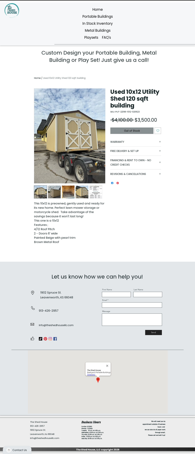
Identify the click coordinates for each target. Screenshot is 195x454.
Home (37, 78)
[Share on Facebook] (112, 183)
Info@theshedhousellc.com (44, 438)
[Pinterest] (45, 338)
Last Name (138, 290)
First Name (107, 290)
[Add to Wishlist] (158, 130)
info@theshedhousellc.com (56, 325)
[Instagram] (50, 338)
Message (106, 311)
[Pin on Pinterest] (117, 183)
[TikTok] (40, 338)
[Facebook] (55, 338)
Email (104, 300)
